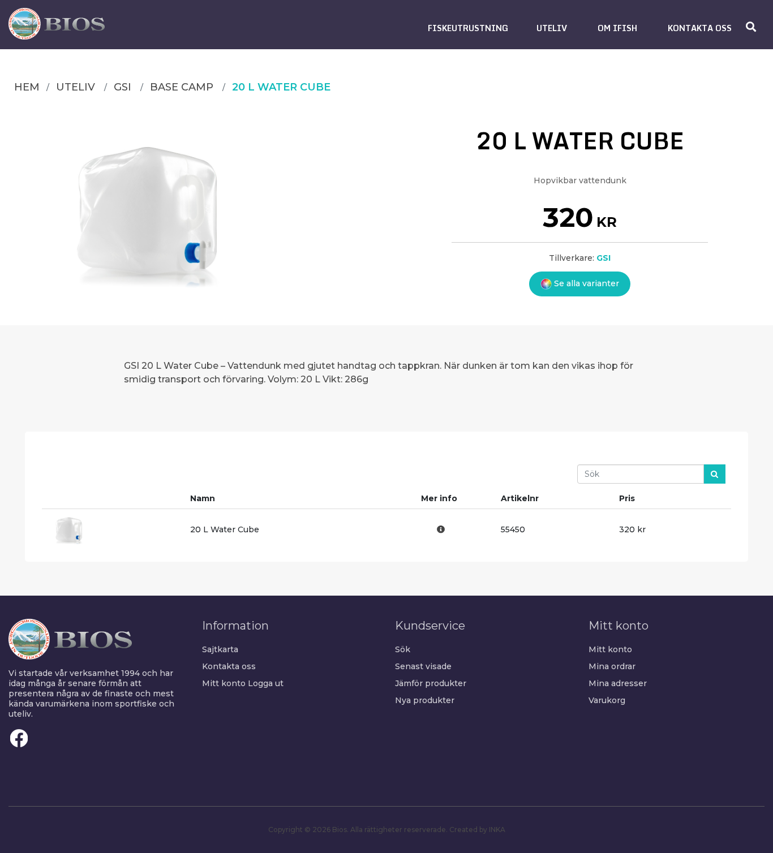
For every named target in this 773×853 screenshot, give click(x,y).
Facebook (19, 738)
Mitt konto (224, 683)
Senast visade (423, 666)
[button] (468, 28)
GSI (603, 258)
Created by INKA (477, 829)
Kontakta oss (229, 666)
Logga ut (266, 683)
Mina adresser (618, 683)
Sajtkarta (220, 649)
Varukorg (607, 700)
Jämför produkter (430, 683)
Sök (402, 649)
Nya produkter (424, 700)
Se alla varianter (585, 283)
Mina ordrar (612, 666)
